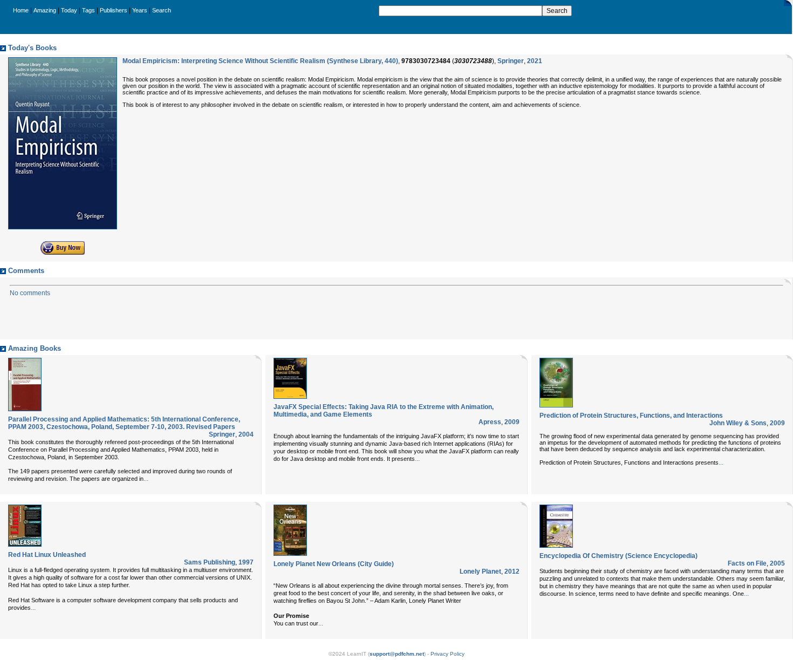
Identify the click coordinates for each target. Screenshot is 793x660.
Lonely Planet (480, 571)
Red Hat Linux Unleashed (47, 555)
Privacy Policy (447, 654)
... (145, 478)
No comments (30, 293)
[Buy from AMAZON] (62, 252)
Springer (510, 61)
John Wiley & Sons (738, 423)
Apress (489, 422)
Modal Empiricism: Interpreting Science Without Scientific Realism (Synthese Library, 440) (260, 61)
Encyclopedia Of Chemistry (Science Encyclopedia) (618, 556)
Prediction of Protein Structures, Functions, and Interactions (631, 415)
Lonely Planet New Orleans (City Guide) (334, 564)
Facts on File (747, 563)
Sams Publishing (209, 562)
